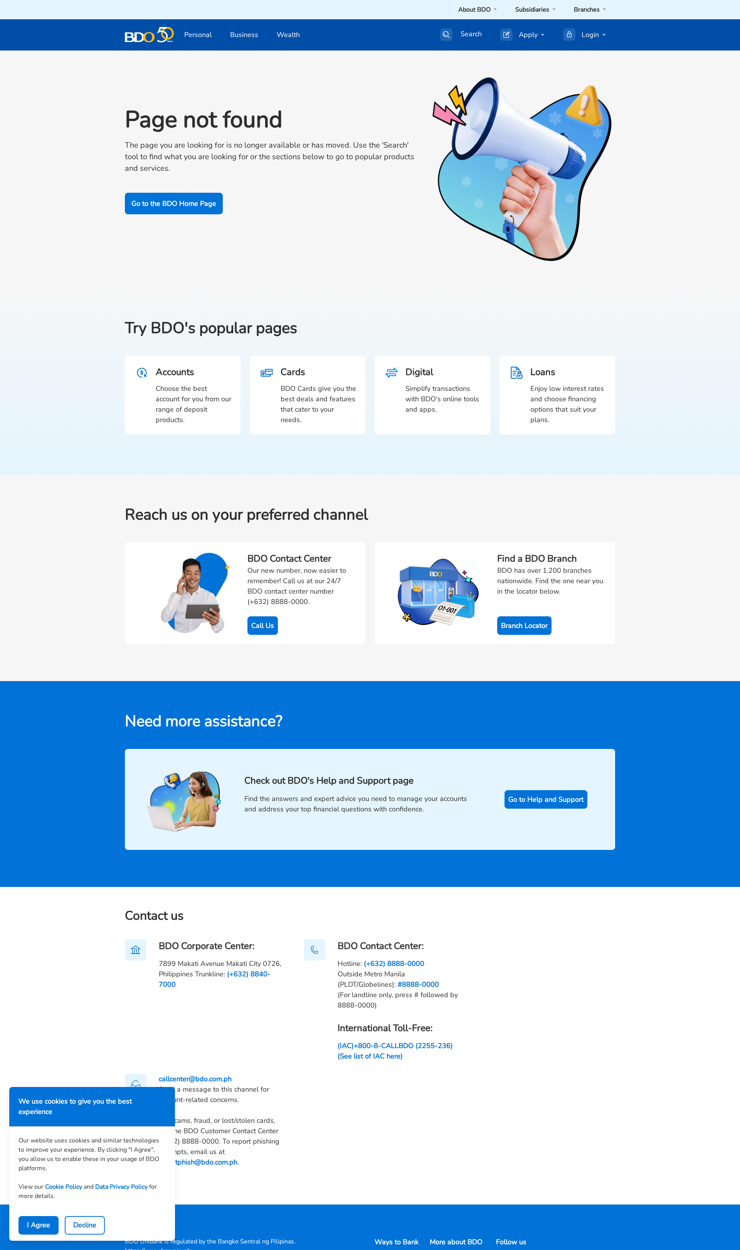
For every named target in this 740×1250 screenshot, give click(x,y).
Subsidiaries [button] (533, 9)
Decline (84, 1225)
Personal (198, 34)
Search (471, 34)
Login (590, 34)
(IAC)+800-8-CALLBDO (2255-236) (395, 1045)
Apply (528, 34)
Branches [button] (587, 9)
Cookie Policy (63, 1187)
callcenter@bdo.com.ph (195, 1078)
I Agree (38, 1225)
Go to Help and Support (546, 799)
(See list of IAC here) (370, 1056)
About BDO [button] (475, 9)
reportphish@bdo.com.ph (198, 1162)
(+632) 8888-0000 (394, 963)
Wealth (288, 34)
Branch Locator (524, 625)
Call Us (262, 625)
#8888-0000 (418, 984)
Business (244, 34)
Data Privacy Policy (121, 1187)
